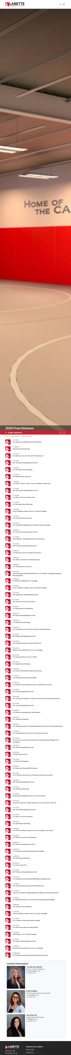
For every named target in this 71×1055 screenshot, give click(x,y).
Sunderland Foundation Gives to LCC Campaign (28, 948)
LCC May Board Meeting (20, 761)
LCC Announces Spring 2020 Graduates (25, 768)
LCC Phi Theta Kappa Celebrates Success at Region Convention (33, 830)
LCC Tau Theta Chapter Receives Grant (25, 532)
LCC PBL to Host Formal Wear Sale (24, 497)
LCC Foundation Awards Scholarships (25, 677)
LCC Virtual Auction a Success (22, 566)
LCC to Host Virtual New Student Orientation (27, 671)
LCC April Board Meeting (21, 789)
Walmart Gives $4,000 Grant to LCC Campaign (27, 650)
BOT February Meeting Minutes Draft (25, 872)
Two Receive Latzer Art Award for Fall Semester (28, 456)
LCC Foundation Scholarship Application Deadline (28, 851)
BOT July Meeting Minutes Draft (23, 691)
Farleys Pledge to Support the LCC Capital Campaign (29, 511)
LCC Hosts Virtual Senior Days (22, 518)
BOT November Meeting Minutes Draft (25, 490)
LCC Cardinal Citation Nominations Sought (26, 920)
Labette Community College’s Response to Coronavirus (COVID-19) (34, 802)
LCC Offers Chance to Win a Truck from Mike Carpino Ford (31, 483)
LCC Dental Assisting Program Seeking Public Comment (30, 955)
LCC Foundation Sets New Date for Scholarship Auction (30, 733)
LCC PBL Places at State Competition (24, 837)
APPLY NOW (30, 1050)
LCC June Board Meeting (20, 719)
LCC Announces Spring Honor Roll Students (26, 712)
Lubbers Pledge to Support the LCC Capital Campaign (30, 913)
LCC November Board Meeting (22, 504)
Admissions (30, 1052)
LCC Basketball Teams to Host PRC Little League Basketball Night (34, 899)
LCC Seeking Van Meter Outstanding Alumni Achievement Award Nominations (38, 726)
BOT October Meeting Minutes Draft (25, 546)
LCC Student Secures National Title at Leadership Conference (32, 684)
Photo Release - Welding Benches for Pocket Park (29, 539)
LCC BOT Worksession (20, 754)
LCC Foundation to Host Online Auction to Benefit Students (32, 629)
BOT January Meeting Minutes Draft (24, 941)
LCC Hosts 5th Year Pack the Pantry (24, 601)
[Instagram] (64, 432)
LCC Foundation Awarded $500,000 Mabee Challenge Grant (32, 879)
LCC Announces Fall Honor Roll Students (25, 927)
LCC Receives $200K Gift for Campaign (25, 581)
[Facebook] (60, 432)
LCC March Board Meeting (21, 858)
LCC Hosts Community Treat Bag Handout (26, 559)
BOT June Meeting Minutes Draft (23, 705)
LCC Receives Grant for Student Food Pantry (27, 552)
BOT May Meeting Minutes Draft (23, 747)
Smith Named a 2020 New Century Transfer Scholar (29, 796)
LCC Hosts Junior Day (19, 865)
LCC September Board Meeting (23, 608)
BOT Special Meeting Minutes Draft (24, 615)
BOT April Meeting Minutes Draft (23, 782)
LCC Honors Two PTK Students (23, 816)
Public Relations (15, 436)
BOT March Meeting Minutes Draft (24, 844)
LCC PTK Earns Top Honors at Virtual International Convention (33, 775)
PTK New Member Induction (22, 476)
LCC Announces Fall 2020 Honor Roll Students (27, 442)
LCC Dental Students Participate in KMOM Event (28, 886)
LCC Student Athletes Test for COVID (25, 657)
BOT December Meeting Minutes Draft (25, 462)
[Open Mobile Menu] (64, 4)
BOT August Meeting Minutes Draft (24, 636)
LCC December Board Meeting (22, 469)
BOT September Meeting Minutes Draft (25, 594)
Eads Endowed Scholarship (21, 449)
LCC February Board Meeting (22, 906)
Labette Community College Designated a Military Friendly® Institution (36, 892)
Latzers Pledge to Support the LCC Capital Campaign (30, 587)
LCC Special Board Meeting (21, 622)
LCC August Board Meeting (21, 664)
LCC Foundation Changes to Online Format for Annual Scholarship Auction (36, 698)
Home (6, 436)
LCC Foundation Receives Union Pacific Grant (27, 643)
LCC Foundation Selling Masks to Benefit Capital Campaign (31, 525)
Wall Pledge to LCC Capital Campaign (24, 934)
